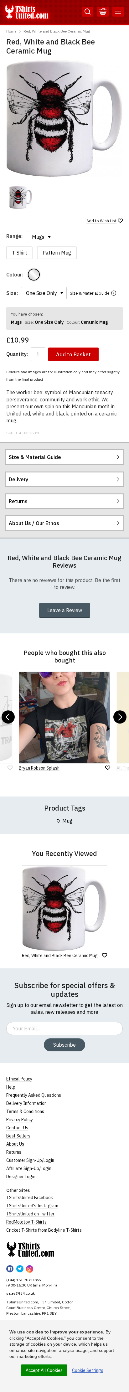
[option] (20, 197)
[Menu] (118, 12)
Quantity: (17, 354)
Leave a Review (64, 610)
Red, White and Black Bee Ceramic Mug (56, 31)
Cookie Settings (87, 1370)
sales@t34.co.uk (20, 1293)
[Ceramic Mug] (34, 275)
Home (11, 31)
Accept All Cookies (44, 1370)
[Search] (87, 12)
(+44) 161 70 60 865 (23, 1279)
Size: (12, 293)
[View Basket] (103, 12)
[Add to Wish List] (104, 955)
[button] (8, 717)
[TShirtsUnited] (30, 1249)
